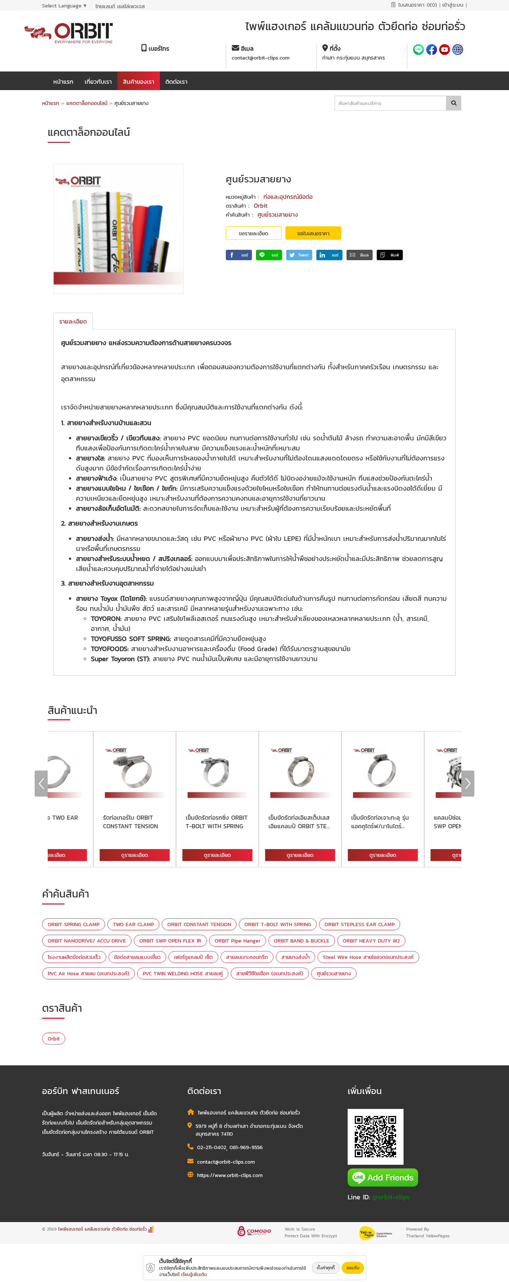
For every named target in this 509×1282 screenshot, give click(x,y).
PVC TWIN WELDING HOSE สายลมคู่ (183, 974)
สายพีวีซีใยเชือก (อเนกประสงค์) (269, 974)
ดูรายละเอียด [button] (91, 855)
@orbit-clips (391, 1197)
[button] (239, 255)
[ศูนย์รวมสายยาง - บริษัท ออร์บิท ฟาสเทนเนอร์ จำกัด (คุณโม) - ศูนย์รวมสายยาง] (118, 229)
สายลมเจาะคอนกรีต (247, 957)
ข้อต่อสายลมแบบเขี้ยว (137, 957)
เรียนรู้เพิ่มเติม (194, 1274)
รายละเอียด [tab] (73, 321)
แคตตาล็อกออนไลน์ (87, 103)
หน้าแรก (50, 103)
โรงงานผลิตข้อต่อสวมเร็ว (74, 957)
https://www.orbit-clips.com (230, 1175)
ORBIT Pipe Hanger (237, 941)
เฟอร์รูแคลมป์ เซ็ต (193, 957)
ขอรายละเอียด (253, 233)
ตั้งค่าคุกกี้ (326, 1268)
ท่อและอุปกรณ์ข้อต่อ (288, 196)
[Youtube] (445, 50)
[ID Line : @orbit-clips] (419, 50)
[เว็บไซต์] (457, 50)
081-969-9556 (246, 1147)
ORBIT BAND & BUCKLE (301, 941)
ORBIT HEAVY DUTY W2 (371, 941)
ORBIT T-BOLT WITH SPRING (277, 924)
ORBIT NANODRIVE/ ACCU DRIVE (87, 941)
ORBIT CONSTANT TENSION (199, 924)
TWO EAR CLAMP (133, 924)
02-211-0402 (211, 1147)
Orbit (261, 205)
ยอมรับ (353, 1268)
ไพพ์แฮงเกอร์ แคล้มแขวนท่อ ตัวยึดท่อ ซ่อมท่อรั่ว (102, 1229)
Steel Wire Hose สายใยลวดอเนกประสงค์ (368, 957)
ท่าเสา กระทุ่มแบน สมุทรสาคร (353, 58)
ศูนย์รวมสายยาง (277, 214)
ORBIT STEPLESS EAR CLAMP (360, 924)
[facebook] (432, 50)
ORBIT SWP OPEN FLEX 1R (170, 941)
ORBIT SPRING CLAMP (73, 924)
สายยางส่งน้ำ (295, 957)
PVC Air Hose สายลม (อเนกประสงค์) (88, 974)
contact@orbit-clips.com (261, 58)
